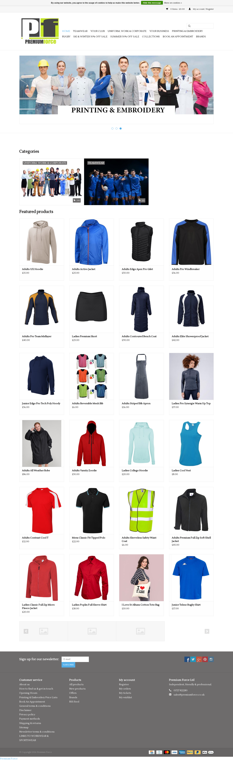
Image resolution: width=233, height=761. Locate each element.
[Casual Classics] (43, 631)
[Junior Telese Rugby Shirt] (191, 577)
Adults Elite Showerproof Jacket (190, 336)
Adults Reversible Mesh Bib (87, 403)
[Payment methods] (151, 752)
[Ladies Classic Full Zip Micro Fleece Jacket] (41, 577)
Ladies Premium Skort (84, 336)
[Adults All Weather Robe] (41, 443)
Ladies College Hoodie (135, 470)
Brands (201, 36)
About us (24, 684)
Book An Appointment (32, 701)
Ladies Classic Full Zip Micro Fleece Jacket (38, 606)
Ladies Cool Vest (181, 470)
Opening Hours (28, 693)
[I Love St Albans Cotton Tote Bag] (141, 577)
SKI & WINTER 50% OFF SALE (90, 36)
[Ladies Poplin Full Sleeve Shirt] (91, 577)
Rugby (66, 36)
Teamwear (80, 31)
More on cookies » (173, 3)
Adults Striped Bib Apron (136, 403)
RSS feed (74, 701)
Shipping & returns (30, 723)
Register (124, 684)
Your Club (97, 31)
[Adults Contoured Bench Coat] (141, 309)
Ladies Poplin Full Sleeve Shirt (89, 604)
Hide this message (152, 3)
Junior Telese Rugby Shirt (186, 604)
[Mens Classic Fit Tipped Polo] (91, 510)
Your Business (159, 31)
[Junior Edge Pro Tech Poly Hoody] (41, 376)
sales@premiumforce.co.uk (189, 694)
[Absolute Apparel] (140, 631)
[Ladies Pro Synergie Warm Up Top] (191, 376)
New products (77, 688)
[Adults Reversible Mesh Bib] (91, 376)
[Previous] (26, 90)
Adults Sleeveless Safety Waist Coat (139, 539)
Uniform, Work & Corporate (127, 31)
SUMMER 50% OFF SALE (124, 36)
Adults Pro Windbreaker (186, 269)
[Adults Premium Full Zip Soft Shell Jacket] (191, 510)
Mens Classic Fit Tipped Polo (88, 537)
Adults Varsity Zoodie (84, 470)
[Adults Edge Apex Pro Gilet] (141, 242)
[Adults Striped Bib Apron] (141, 376)
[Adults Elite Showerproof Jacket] (191, 309)
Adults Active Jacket (83, 269)
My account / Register (203, 9)
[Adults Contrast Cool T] (41, 510)
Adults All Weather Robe (36, 470)
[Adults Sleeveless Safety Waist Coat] (141, 510)
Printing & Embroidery (187, 31)
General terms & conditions (35, 706)
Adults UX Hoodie (32, 269)
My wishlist (125, 697)
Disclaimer (25, 710)
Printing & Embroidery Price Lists (38, 697)
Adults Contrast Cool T (35, 537)
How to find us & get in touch (36, 688)
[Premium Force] (40, 31)
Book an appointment (178, 36)
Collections (151, 36)
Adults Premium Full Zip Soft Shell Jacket (191, 539)
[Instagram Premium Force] (211, 659)
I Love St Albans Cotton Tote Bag (140, 604)
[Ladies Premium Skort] (91, 309)
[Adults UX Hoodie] (41, 242)
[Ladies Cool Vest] (191, 443)
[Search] (188, 26)
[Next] (207, 90)
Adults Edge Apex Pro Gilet (137, 269)
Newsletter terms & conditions (37, 731)
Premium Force (9, 758)
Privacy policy (27, 714)
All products (76, 684)
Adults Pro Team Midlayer (36, 336)
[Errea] (92, 631)
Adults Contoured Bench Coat (139, 336)
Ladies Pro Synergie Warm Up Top (191, 403)
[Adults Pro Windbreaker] (191, 242)
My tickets (125, 693)
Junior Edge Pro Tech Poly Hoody (41, 403)
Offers (73, 693)
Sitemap (23, 727)
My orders (125, 688)
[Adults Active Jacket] (91, 242)
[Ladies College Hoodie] (141, 443)
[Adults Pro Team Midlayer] (41, 309)
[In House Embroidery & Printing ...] (116, 85)
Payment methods (29, 718)
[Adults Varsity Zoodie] (91, 443)
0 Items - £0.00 (177, 9)
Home (66, 31)
